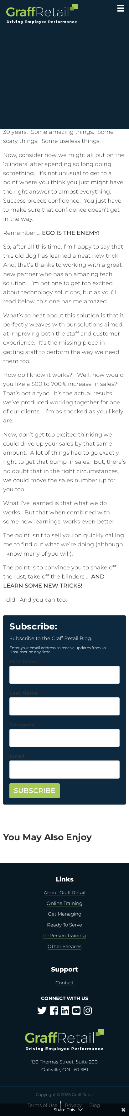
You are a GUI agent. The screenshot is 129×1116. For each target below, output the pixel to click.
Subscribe (34, 790)
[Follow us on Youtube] (76, 1012)
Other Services (64, 946)
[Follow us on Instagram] (87, 1012)
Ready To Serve (64, 925)
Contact (64, 983)
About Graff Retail (64, 893)
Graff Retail (47, 14)
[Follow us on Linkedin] (65, 1012)
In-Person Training (64, 935)
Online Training (64, 903)
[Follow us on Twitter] (42, 1012)
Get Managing (64, 914)
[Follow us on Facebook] (53, 1012)
